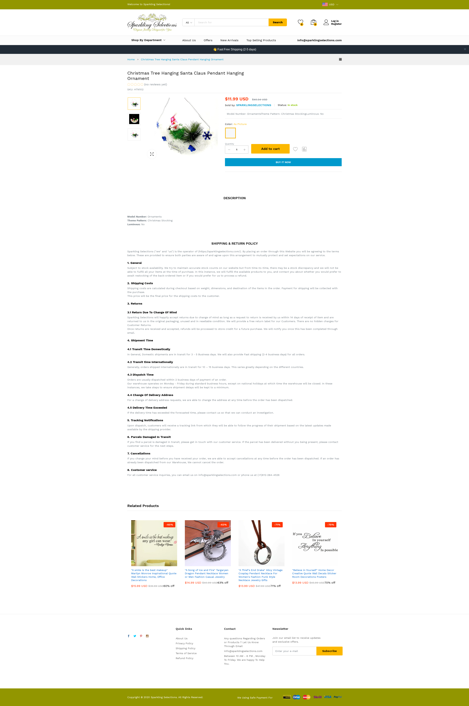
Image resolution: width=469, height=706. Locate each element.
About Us (189, 40)
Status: (282, 105)
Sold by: (230, 105)
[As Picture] (230, 133)
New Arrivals (229, 40)
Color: (236, 124)
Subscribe (329, 651)
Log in (335, 20)
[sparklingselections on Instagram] (147, 636)
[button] (147, 85)
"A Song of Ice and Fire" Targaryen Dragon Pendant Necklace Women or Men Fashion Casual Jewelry (206, 573)
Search (278, 22)
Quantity (229, 144)
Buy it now (283, 162)
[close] (465, 49)
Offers (208, 40)
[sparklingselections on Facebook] (128, 636)
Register (336, 23)
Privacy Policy (184, 643)
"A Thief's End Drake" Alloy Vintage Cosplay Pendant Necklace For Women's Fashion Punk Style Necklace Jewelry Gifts (260, 575)
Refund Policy (184, 658)
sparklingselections (253, 105)
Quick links (184, 629)
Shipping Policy (185, 648)
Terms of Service (186, 653)
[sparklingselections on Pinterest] (141, 636)
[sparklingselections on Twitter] (135, 636)
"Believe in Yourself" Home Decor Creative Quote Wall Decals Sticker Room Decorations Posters (314, 573)
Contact (230, 629)
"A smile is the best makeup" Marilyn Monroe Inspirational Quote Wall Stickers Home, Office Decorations (153, 575)
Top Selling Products (261, 40)
